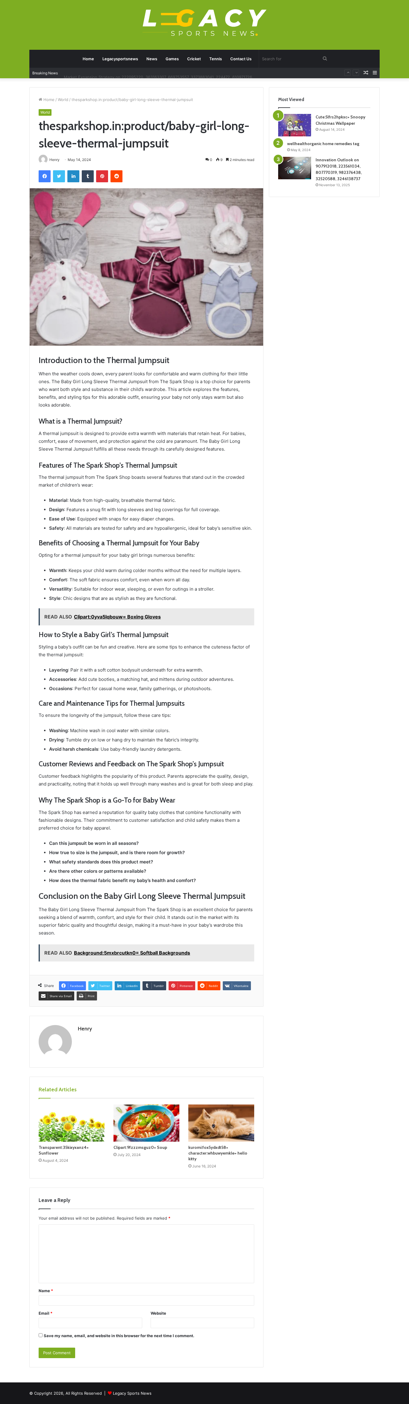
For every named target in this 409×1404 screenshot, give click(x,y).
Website (158, 1313)
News (151, 58)
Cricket (194, 58)
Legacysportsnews (120, 58)
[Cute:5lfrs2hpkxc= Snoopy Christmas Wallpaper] (294, 125)
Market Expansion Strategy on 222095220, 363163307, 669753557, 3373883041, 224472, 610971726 (158, 72)
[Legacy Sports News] (204, 23)
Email (45, 1313)
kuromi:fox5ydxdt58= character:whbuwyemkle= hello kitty (217, 1153)
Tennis (215, 58)
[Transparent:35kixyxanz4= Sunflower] (71, 1123)
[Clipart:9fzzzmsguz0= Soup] (146, 1123)
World (63, 99)
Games (172, 58)
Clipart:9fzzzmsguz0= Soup (140, 1147)
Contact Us (241, 58)
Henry (85, 1028)
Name (46, 1290)
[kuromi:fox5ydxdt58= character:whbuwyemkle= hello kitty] (221, 1123)
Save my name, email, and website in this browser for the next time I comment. (119, 1335)
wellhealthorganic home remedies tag (323, 143)
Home (88, 58)
